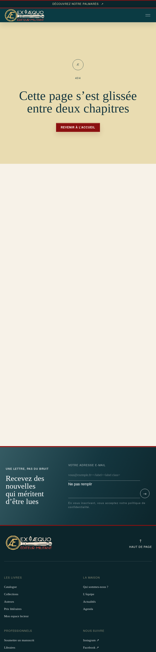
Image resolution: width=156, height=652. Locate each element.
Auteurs (9, 601)
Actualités (89, 601)
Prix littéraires (13, 609)
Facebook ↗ (91, 647)
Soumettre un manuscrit (19, 640)
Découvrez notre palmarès (77, 4)
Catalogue (10, 586)
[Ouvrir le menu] (148, 15)
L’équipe (88, 594)
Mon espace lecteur (16, 616)
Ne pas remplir (87, 474)
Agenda (88, 609)
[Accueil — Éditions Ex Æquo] (25, 15)
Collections (11, 594)
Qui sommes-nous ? (95, 586)
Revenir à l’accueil (78, 127)
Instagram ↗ (91, 640)
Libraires (9, 647)
